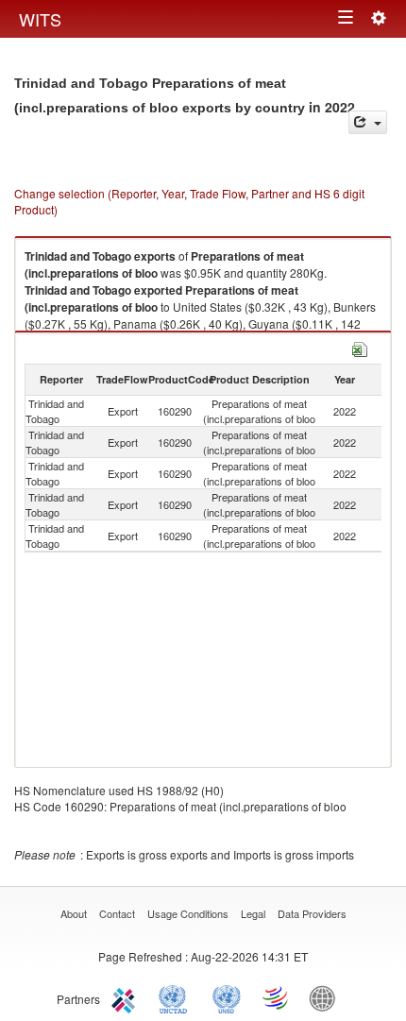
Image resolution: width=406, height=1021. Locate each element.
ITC (126, 997)
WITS (40, 19)
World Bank (327, 997)
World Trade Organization (277, 997)
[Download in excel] (359, 347)
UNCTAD (176, 997)
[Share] (367, 122)
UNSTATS (226, 997)
